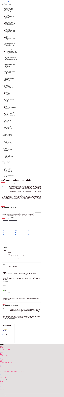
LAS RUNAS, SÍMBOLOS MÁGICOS (10, 183)
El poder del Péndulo (5, 349)
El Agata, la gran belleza (6, 362)
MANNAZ (5, 247)
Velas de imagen (4, 355)
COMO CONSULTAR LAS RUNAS (10, 305)
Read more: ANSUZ (5, 301)
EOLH (3, 230)
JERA (3, 232)
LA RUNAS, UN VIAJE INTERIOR (9, 207)
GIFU (4, 264)
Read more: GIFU (5, 281)
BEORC (3, 234)
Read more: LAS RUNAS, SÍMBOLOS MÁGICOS (8, 202)
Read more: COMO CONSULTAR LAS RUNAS (9, 318)
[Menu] (3, 1)
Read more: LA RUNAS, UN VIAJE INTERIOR (8, 217)
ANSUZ (4, 285)
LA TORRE (3, 389)
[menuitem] (3, 3)
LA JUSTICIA (3, 377)
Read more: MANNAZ (6, 259)
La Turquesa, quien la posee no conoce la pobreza (12, 371)
